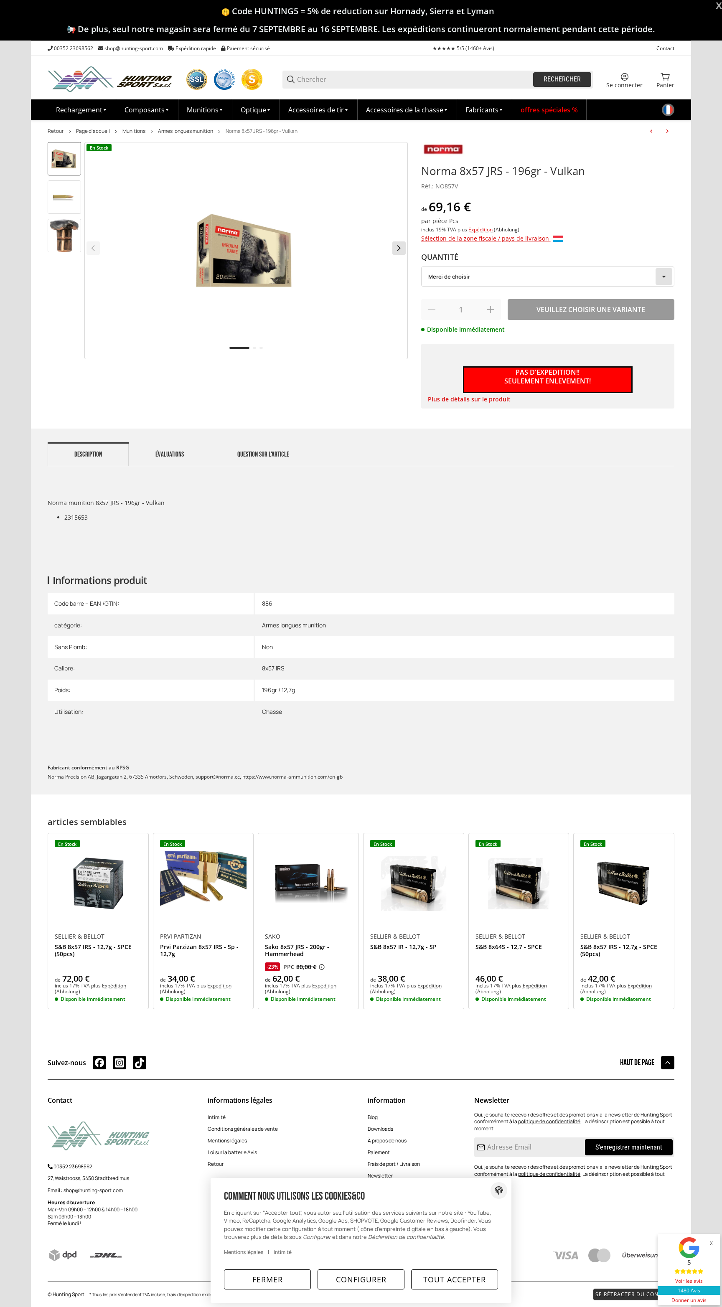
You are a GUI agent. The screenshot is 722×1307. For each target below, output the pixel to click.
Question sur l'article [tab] (263, 454)
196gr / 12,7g (278, 690)
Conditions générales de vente (243, 1128)
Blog (373, 1117)
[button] (484, 109)
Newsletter (380, 1175)
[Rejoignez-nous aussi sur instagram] (119, 1062)
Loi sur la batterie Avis (232, 1152)
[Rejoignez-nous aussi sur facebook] (99, 1062)
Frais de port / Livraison (394, 1163)
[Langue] (668, 110)
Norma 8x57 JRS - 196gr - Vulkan (261, 131)
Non (267, 647)
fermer (267, 1279)
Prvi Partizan (180, 936)
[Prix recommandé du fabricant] (321, 967)
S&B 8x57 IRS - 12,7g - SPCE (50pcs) (93, 951)
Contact (665, 48)
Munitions (133, 131)
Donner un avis (689, 1300)
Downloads (380, 1128)
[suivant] (399, 248)
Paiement (379, 1152)
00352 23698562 (73, 48)
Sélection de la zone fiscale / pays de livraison (486, 238)
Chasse (272, 712)
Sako (272, 936)
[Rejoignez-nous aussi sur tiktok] (139, 1062)
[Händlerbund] (224, 79)
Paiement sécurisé (248, 48)
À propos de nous (387, 1140)
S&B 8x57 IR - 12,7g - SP (403, 947)
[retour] (93, 248)
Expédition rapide (195, 48)
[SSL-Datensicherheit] (196, 79)
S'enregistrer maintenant (628, 1147)
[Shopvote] (252, 79)
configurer (361, 1279)
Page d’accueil (93, 131)
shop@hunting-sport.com (133, 48)
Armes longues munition (185, 131)
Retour (56, 131)
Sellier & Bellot (79, 936)
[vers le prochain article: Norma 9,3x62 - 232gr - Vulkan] (667, 131)
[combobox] (547, 276)
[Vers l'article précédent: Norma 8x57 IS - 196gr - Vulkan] (651, 131)
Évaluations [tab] (169, 454)
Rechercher (562, 79)
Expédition (481, 229)
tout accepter (454, 1279)
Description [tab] (88, 454)
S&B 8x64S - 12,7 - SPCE (508, 947)
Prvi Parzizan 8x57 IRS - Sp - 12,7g (199, 951)
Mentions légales (227, 1140)
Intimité (217, 1117)
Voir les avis (689, 1280)
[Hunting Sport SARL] (110, 79)
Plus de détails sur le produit (469, 399)
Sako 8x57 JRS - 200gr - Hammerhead (297, 951)
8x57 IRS (273, 668)
